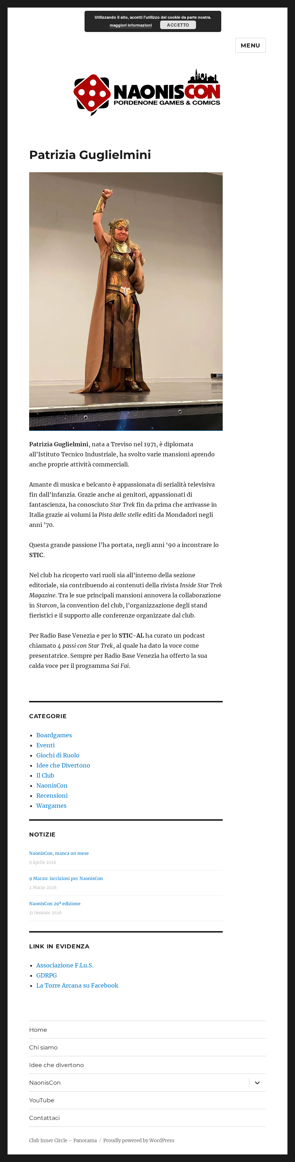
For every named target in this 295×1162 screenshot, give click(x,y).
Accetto (178, 25)
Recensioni (52, 795)
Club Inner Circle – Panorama (63, 1141)
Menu (250, 45)
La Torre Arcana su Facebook (77, 985)
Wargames (51, 805)
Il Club (45, 775)
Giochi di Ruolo (58, 755)
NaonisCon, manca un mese (59, 853)
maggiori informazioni (131, 25)
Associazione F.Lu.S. (65, 965)
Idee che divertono (56, 1065)
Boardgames (54, 735)
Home (38, 1029)
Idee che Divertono (63, 765)
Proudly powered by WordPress (138, 1141)
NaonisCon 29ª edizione (55, 903)
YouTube (41, 1100)
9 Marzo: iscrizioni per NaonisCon (66, 878)
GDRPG (46, 975)
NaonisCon (52, 785)
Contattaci (44, 1118)
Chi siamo (43, 1047)
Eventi (45, 745)
